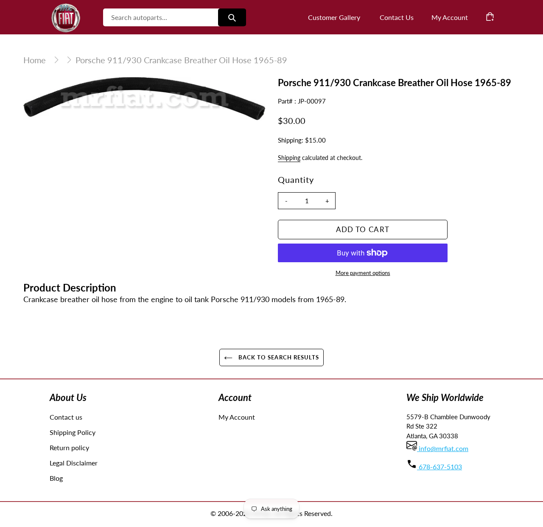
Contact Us (397, 17)
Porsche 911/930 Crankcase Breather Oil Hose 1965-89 (181, 60)
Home (34, 60)
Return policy (69, 447)
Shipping (289, 157)
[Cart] (490, 16)
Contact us (66, 417)
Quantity (296, 179)
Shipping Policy (72, 432)
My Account (236, 417)
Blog (56, 478)
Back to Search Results (278, 357)
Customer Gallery (334, 17)
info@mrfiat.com (442, 448)
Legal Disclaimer (74, 463)
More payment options (363, 272)
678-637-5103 (439, 467)
